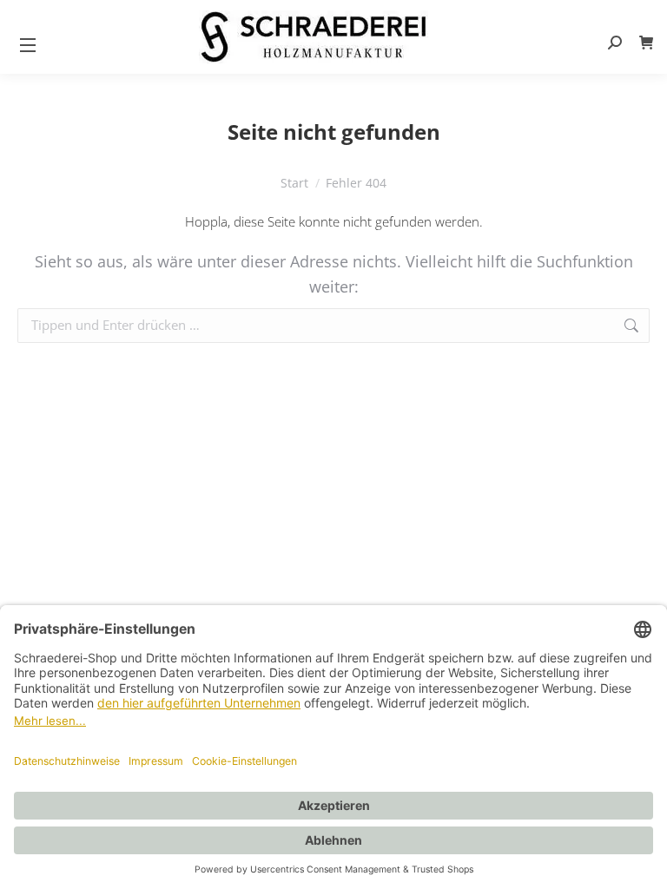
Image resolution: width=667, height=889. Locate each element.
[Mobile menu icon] (28, 45)
